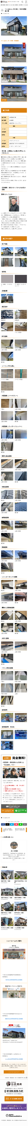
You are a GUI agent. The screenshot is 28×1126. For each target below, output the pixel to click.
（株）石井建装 (14, 851)
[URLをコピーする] (25, 824)
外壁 (12, 40)
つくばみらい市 (6, 13)
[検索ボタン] (22, 2)
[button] (3, 824)
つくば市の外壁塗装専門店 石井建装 (14, 1059)
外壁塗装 (16, 40)
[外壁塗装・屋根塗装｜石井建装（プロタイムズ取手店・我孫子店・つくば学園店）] (4, 2)
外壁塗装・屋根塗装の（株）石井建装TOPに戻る (15, 1077)
